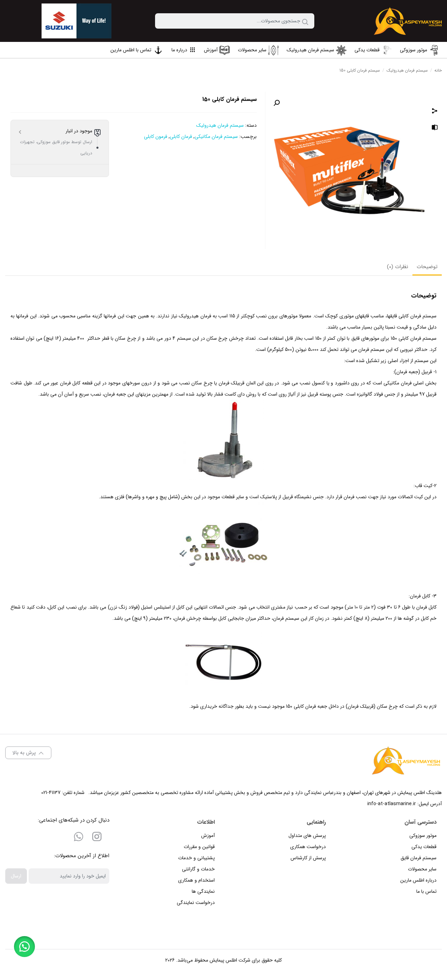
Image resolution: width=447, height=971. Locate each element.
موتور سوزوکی (423, 835)
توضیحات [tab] (427, 267)
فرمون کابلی (155, 136)
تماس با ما (426, 891)
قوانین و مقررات (199, 847)
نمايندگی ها (203, 891)
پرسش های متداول (307, 835)
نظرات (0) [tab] (397, 267)
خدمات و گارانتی (198, 869)
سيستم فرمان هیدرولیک (407, 70)
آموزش (208, 835)
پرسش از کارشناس (308, 858)
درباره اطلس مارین (418, 880)
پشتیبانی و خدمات (196, 858)
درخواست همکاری (308, 847)
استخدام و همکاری (196, 880)
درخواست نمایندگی (196, 902)
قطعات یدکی (424, 847)
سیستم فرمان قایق (419, 858)
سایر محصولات (422, 869)
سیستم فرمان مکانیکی (216, 136)
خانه (438, 70)
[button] (276, 103)
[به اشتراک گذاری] (434, 111)
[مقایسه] (434, 128)
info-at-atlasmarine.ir (391, 804)
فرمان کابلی (181, 136)
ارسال (16, 876)
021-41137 (50, 792)
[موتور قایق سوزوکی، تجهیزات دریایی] (408, 21)
